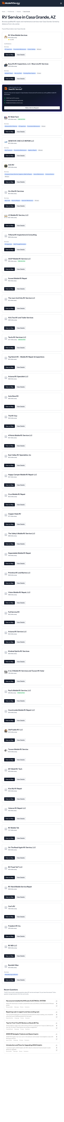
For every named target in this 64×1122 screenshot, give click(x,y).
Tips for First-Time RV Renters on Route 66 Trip (22, 1023)
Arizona (19, 11)
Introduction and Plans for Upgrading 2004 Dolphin (24, 1045)
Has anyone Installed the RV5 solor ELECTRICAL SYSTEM (26, 1001)
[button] (32, 98)
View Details (21, 55)
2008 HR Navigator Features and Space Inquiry (22, 1034)
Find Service (11, 11)
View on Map (10, 55)
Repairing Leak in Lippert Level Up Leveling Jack (22, 1012)
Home (3, 11)
